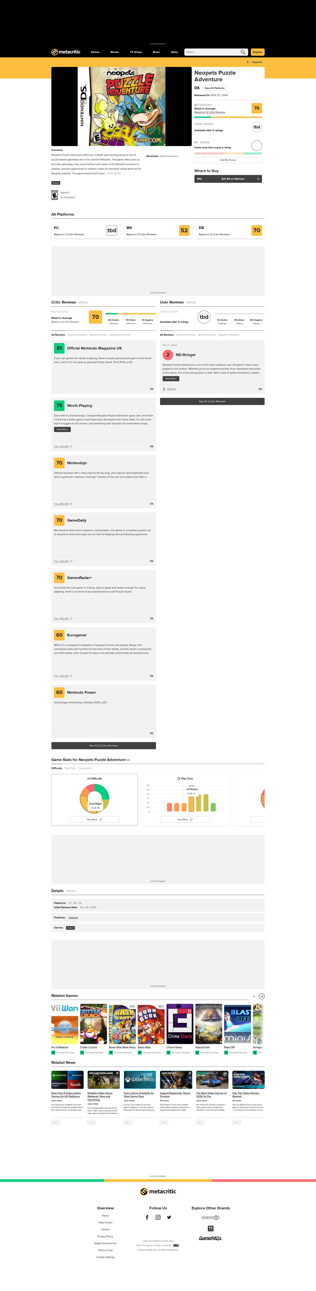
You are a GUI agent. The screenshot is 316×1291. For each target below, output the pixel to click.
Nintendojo (71, 463)
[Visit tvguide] (210, 1230)
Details (57, 890)
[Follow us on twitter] (169, 1219)
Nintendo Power (76, 692)
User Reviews (172, 302)
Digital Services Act (105, 1243)
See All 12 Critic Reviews (104, 745)
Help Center (105, 1222)
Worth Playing (74, 405)
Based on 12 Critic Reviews (209, 112)
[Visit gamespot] (210, 1219)
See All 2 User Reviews (212, 401)
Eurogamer (71, 635)
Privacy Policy (105, 1236)
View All (83, 302)
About (105, 1215)
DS (151, 389)
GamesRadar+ (74, 578)
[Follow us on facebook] (147, 1219)
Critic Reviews (63, 302)
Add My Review (228, 160)
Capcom (257, 62)
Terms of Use (105, 1250)
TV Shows (136, 52)
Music (156, 52)
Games (95, 52)
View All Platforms (214, 88)
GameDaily (71, 520)
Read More (62, 429)
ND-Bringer (181, 355)
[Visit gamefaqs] (210, 1239)
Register (258, 52)
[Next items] (262, 996)
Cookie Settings (105, 1257)
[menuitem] (95, 52)
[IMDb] (176, 1245)
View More (92, 819)
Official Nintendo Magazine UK (89, 348)
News (174, 52)
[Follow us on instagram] (158, 1219)
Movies (114, 52)
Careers (105, 1229)
